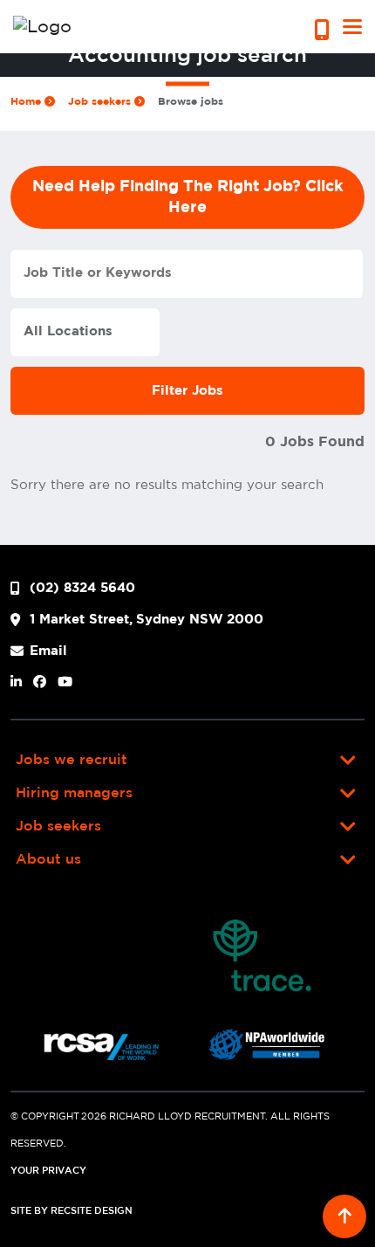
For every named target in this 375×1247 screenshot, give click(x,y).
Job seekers (101, 101)
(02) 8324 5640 (82, 588)
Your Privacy (48, 1171)
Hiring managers (74, 793)
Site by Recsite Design (71, 1211)
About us (48, 859)
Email (48, 651)
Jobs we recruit (71, 760)
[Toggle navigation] (352, 26)
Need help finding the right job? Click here (188, 197)
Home (27, 101)
